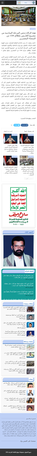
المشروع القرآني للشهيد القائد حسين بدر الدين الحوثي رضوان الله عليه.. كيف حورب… (14, 354)
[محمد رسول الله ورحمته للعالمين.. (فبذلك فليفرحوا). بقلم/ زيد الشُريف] (30, 408)
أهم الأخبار (32, 28)
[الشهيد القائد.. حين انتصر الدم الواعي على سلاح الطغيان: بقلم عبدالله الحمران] (30, 393)
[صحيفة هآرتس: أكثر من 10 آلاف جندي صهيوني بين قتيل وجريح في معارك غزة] (30, 364)
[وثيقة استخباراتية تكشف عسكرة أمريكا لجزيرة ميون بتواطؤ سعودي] (30, 347)
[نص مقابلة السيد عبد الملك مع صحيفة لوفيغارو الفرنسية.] (30, 317)
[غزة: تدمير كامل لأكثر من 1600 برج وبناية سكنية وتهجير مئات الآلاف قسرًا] (30, 371)
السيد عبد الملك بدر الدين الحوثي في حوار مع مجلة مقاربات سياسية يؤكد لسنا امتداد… (14, 324)
